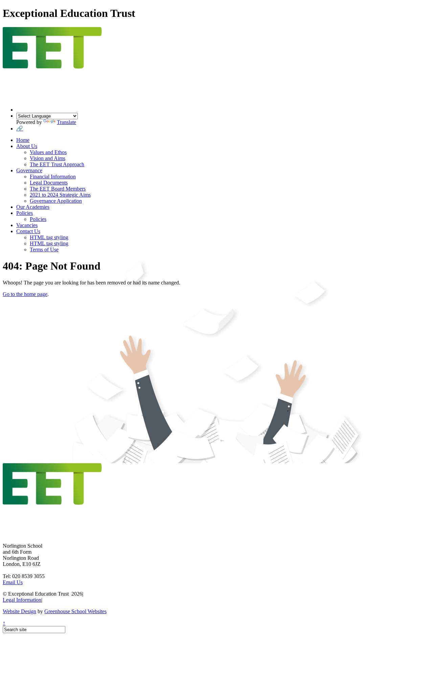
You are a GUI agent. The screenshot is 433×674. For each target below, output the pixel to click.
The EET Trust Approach (57, 164)
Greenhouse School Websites (75, 611)
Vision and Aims (47, 158)
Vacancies (27, 225)
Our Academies (32, 207)
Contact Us (28, 231)
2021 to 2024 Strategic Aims (60, 195)
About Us (26, 146)
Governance (29, 170)
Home (22, 140)
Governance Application (56, 201)
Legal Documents (49, 182)
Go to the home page (25, 294)
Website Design (19, 611)
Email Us (13, 582)
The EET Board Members (58, 189)
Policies (24, 213)
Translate (66, 122)
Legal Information (22, 600)
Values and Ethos (48, 152)
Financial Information (53, 176)
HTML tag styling (49, 237)
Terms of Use (44, 249)
